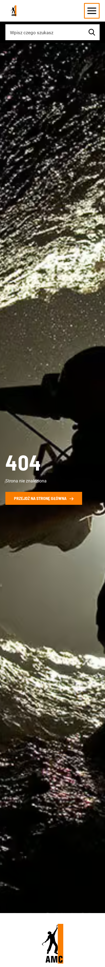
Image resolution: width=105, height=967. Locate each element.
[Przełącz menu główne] (92, 11)
